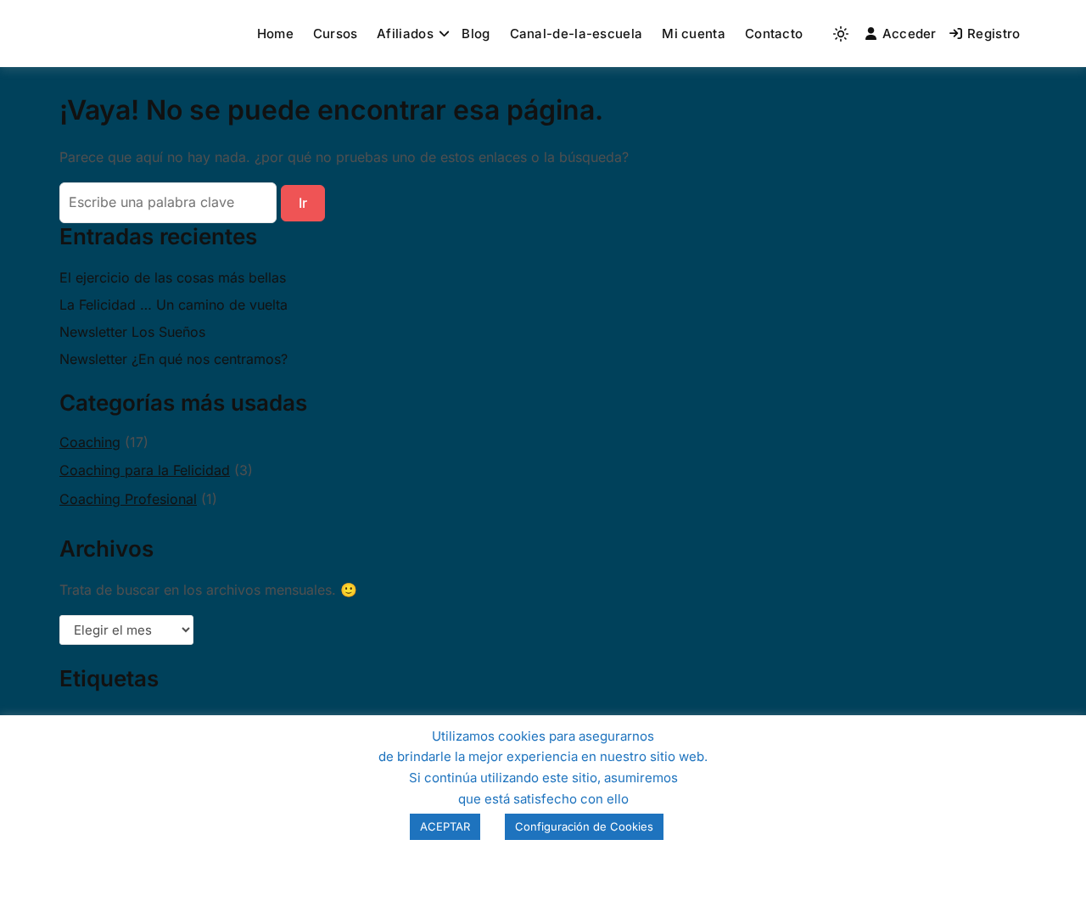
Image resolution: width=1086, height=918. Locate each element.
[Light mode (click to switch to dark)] (840, 34)
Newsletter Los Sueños (132, 331)
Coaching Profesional (128, 498)
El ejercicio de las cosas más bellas (172, 277)
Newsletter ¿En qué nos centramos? (173, 358)
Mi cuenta (693, 33)
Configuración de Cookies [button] (584, 826)
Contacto (774, 33)
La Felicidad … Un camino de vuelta (173, 304)
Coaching (89, 442)
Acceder (909, 33)
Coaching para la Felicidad (144, 470)
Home (275, 33)
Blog (476, 33)
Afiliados (405, 33)
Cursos (335, 33)
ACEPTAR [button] (445, 826)
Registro (993, 33)
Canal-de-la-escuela (576, 33)
